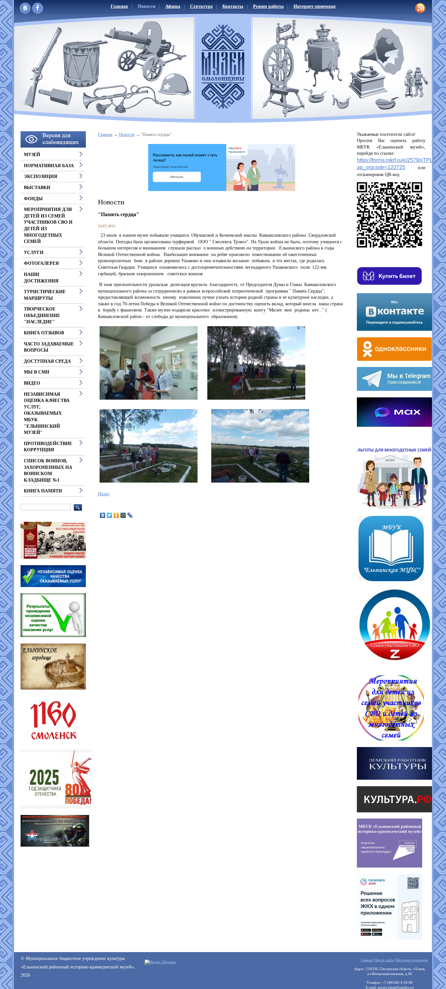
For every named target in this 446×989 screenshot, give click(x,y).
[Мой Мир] (123, 515)
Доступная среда (47, 361)
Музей (32, 154)
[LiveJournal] (130, 515)
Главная (119, 6)
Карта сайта (384, 960)
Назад (103, 493)
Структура (201, 6)
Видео (32, 383)
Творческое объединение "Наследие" (42, 315)
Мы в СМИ (36, 372)
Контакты (232, 6)
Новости (146, 6)
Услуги (33, 252)
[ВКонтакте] (102, 515)
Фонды (33, 198)
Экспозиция (40, 176)
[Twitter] (109, 515)
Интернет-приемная (315, 6)
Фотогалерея (41, 263)
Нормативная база (49, 165)
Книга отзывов (44, 332)
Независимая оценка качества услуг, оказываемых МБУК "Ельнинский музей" (47, 413)
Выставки (37, 187)
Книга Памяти (43, 490)
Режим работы (268, 6)
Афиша (172, 6)
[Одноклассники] (116, 515)
